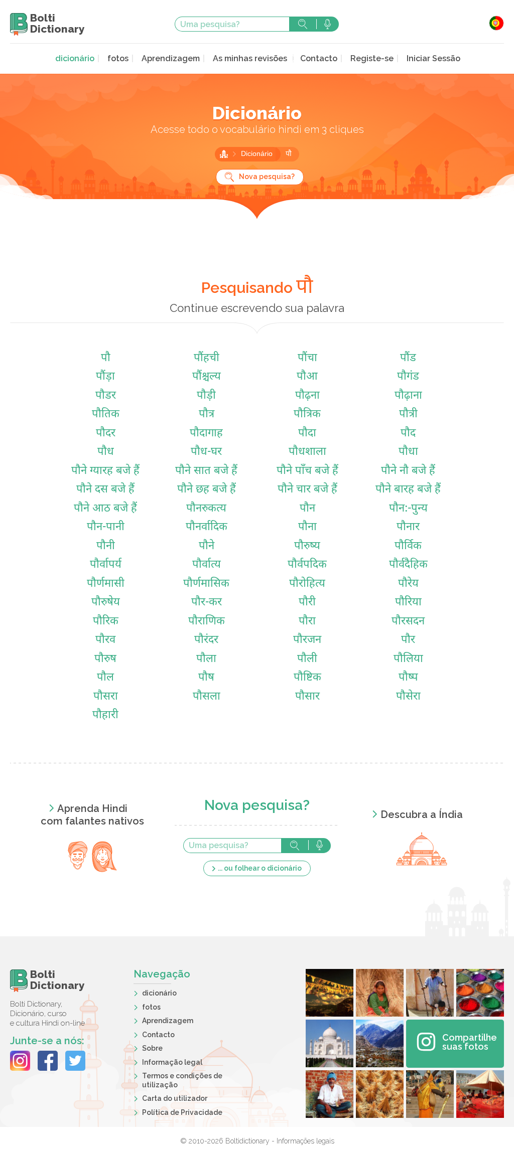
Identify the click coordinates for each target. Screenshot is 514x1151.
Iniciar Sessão (433, 58)
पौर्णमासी (105, 584)
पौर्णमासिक (206, 584)
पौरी (307, 602)
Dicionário (258, 154)
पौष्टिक (307, 678)
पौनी (105, 546)
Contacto (318, 58)
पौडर (105, 396)
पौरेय (408, 584)
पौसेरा (408, 697)
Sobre (152, 1048)
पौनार (408, 527)
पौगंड (408, 377)
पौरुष (105, 659)
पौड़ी (206, 396)
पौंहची (206, 358)
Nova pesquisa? (267, 177)
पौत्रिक (307, 414)
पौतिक (105, 414)
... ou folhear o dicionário (260, 868)
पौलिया (408, 659)
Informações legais (305, 1141)
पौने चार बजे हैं (307, 489)
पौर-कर (206, 602)
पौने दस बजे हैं (105, 489)
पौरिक (105, 621)
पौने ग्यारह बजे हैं (105, 471)
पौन (307, 509)
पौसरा (105, 697)
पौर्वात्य (206, 565)
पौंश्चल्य (206, 377)
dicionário (74, 58)
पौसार (307, 697)
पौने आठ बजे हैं (105, 509)
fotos (117, 58)
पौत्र (206, 414)
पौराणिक (206, 621)
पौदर (105, 433)
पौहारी (105, 715)
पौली (307, 659)
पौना (307, 527)
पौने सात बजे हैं (206, 471)
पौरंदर (206, 640)
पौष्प (408, 678)
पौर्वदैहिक (408, 565)
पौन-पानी (105, 527)
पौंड (408, 358)
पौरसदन (408, 621)
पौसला (206, 697)
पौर (408, 640)
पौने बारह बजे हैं (408, 489)
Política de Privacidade (182, 1112)
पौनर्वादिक (206, 527)
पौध (105, 452)
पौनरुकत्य (206, 509)
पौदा (307, 433)
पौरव (105, 640)
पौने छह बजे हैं (206, 489)
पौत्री (408, 414)
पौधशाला (307, 452)
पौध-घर (206, 452)
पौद (408, 433)
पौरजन (307, 640)
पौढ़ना (307, 396)
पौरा (307, 621)
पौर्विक (408, 546)
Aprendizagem (171, 58)
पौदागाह (206, 433)
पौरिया (408, 602)
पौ (289, 154)
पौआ (307, 377)
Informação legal (172, 1062)
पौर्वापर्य (105, 565)
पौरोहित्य (307, 584)
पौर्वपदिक (307, 565)
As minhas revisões (250, 58)
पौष (206, 678)
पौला (206, 659)
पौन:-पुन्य (408, 509)
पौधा (408, 452)
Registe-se (372, 58)
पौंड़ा (105, 377)
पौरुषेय (105, 602)
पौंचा (307, 358)
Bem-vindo (224, 154)
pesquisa (302, 24)
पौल (105, 678)
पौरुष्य (307, 546)
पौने (206, 546)
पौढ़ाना (408, 396)
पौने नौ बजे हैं (408, 471)
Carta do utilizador (174, 1098)
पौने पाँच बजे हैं (307, 471)
